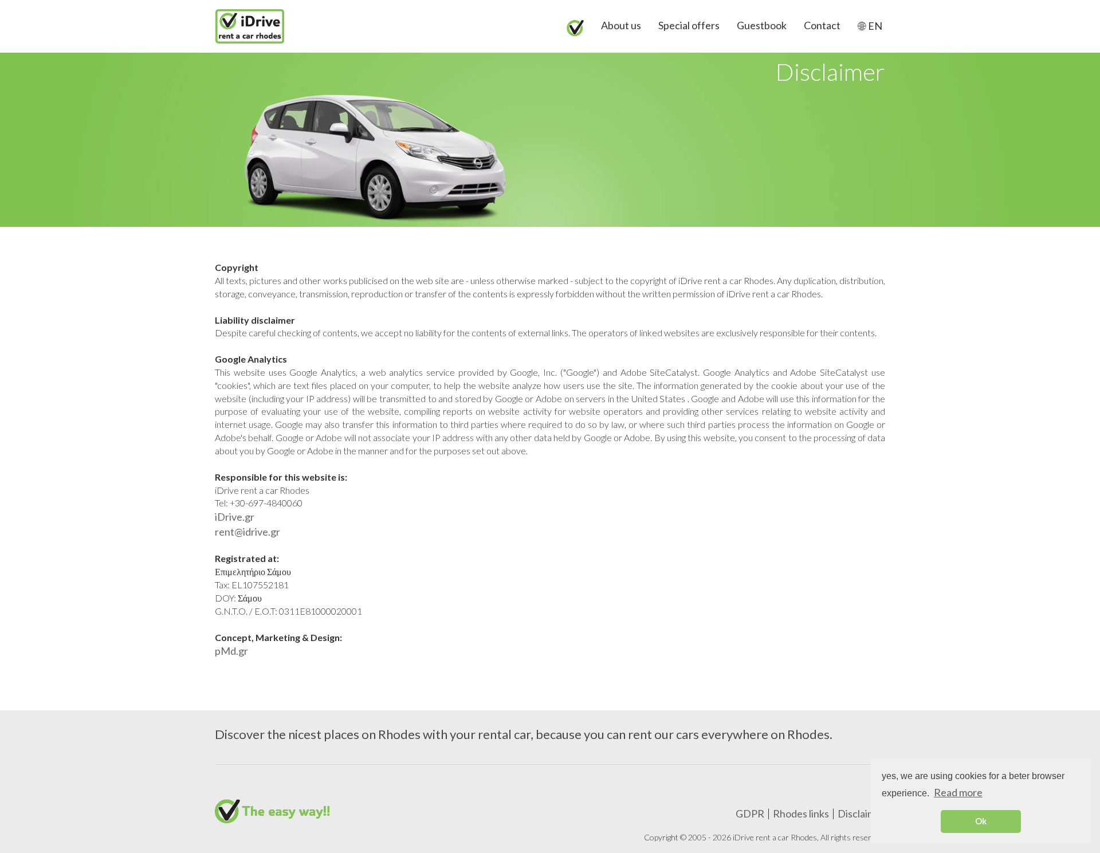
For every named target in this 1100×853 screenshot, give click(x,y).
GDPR (750, 813)
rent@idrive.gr (247, 531)
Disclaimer (861, 813)
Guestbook (762, 25)
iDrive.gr (234, 516)
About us (621, 25)
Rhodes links (801, 813)
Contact (822, 25)
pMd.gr (231, 650)
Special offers (689, 25)
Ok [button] (981, 821)
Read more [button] (958, 792)
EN (874, 25)
